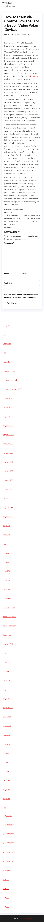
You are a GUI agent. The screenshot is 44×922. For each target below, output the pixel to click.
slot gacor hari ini (10, 380)
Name (7, 273)
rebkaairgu (23, 34)
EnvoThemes (26, 918)
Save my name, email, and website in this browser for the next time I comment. (21, 296)
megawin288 (8, 444)
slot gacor (7, 325)
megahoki (7, 653)
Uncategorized (17, 209)
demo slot (7, 635)
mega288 (6, 571)
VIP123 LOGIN (9, 852)
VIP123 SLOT (8, 816)
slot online (7, 362)
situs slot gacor (9, 371)
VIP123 (6, 898)
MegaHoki (34, 76)
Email (25, 273)
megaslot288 (8, 398)
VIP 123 (6, 879)
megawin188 (8, 644)
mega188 (6, 780)
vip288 (5, 762)
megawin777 (8, 480)
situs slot (6, 671)
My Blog (7, 3)
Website (8, 283)
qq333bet (7, 717)
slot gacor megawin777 (12, 389)
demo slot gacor (9, 616)
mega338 (6, 525)
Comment (9, 243)
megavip (6, 744)
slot (4, 316)
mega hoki (7, 689)
